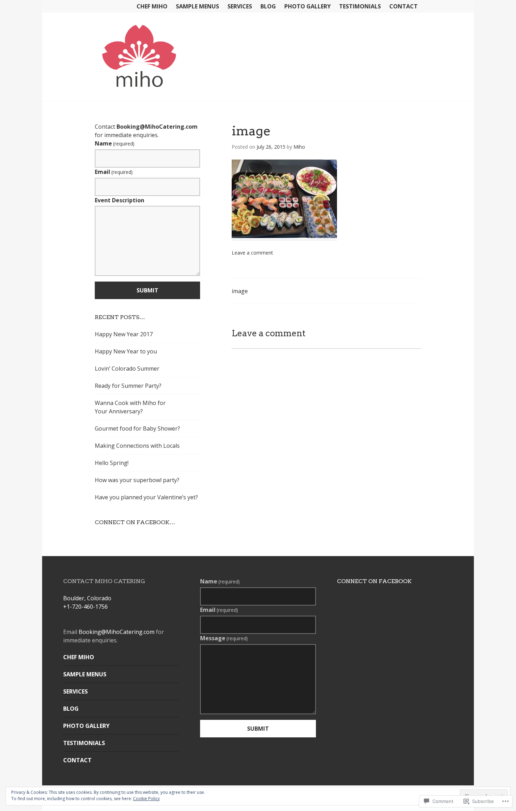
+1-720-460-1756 (85, 606)
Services (239, 6)
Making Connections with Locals (137, 446)
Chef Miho (152, 6)
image (240, 291)
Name (114, 143)
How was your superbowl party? (137, 480)
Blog (268, 6)
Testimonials (360, 6)
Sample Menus (197, 6)
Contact (403, 6)
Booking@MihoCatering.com (157, 126)
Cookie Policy (146, 799)
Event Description (119, 200)
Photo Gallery (307, 6)
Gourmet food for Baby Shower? (137, 428)
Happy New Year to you (126, 351)
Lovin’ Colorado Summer (127, 368)
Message (224, 638)
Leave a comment (252, 252)
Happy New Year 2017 (124, 334)
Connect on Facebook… (135, 522)
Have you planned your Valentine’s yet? (146, 497)
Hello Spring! (111, 463)
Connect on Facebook (374, 581)
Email (114, 172)
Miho (299, 146)
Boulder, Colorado (87, 598)
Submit (147, 290)
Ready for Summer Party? (128, 386)
